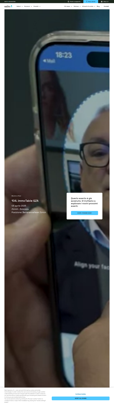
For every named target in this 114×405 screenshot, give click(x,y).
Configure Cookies (80, 394)
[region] (57, 396)
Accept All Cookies (80, 398)
